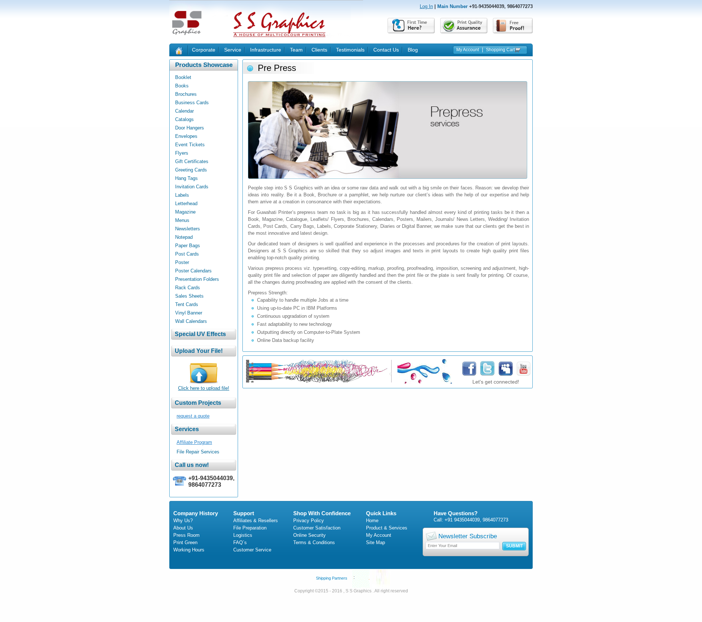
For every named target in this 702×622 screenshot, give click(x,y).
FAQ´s (240, 542)
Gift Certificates (191, 161)
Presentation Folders (197, 279)
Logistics (242, 535)
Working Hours (188, 550)
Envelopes (186, 136)
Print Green (185, 542)
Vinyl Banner (188, 313)
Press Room (186, 535)
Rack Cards (187, 287)
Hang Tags (186, 178)
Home (372, 520)
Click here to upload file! (203, 388)
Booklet (183, 77)
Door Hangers (189, 128)
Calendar (184, 111)
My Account (467, 49)
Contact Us (386, 50)
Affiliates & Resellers (255, 520)
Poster (182, 262)
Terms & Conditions (314, 542)
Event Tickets (190, 144)
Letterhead (186, 203)
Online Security (309, 535)
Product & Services (386, 528)
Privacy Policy (308, 520)
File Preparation (250, 528)
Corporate (203, 50)
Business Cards (192, 102)
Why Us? (183, 520)
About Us (183, 528)
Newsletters (187, 228)
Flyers (181, 153)
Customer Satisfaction (316, 528)
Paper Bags (187, 245)
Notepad (184, 237)
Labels (182, 195)
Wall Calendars (191, 321)
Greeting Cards (191, 170)
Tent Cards (186, 304)
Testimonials (350, 50)
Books (182, 85)
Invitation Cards (191, 186)
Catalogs (184, 119)
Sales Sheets (189, 296)
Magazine (185, 212)
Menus (182, 220)
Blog (413, 50)
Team (296, 50)
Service (232, 50)
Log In (426, 6)
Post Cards (187, 254)
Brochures (186, 94)
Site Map (375, 542)
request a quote (193, 416)
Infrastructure (265, 50)
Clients (319, 50)
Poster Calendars (193, 271)
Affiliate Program (194, 442)
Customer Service (252, 550)
